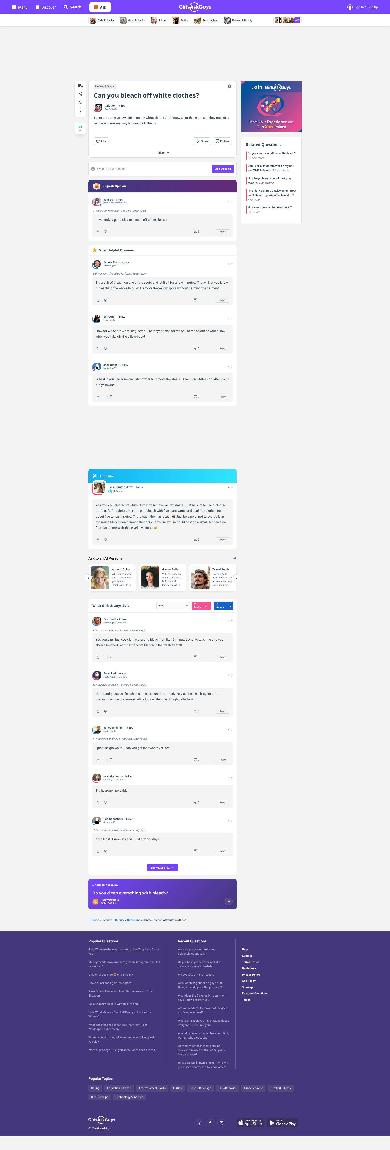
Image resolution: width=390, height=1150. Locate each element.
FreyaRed (109, 673)
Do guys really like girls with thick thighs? (113, 1003)
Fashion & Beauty (242, 20)
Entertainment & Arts (152, 1088)
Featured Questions (255, 993)
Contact (247, 955)
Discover (48, 7)
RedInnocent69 (113, 818)
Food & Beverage (200, 1088)
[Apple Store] (252, 1123)
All (235, 558)
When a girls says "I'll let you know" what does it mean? (122, 1050)
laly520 (108, 199)
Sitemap (247, 987)
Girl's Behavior (106, 20)
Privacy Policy (251, 974)
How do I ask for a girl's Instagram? (110, 983)
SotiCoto (109, 316)
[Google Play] (284, 1123)
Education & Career (119, 1088)
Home (95, 920)
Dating (184, 20)
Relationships (210, 20)
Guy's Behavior (136, 20)
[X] (199, 1123)
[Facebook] (210, 1123)
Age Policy (249, 980)
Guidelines (249, 968)
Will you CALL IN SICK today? (196, 974)
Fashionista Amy (120, 487)
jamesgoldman (113, 727)
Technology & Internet (129, 1097)
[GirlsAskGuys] (101, 1123)
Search (75, 7)
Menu (23, 7)
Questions (133, 920)
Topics (246, 999)
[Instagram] (221, 1123)
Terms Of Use (250, 962)
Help (245, 949)
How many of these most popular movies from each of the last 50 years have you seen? (201, 1050)
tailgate (110, 105)
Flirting (163, 20)
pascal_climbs (112, 776)
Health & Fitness (280, 1088)
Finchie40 (109, 619)
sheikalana (110, 364)
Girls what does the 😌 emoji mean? (110, 974)
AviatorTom (110, 262)
